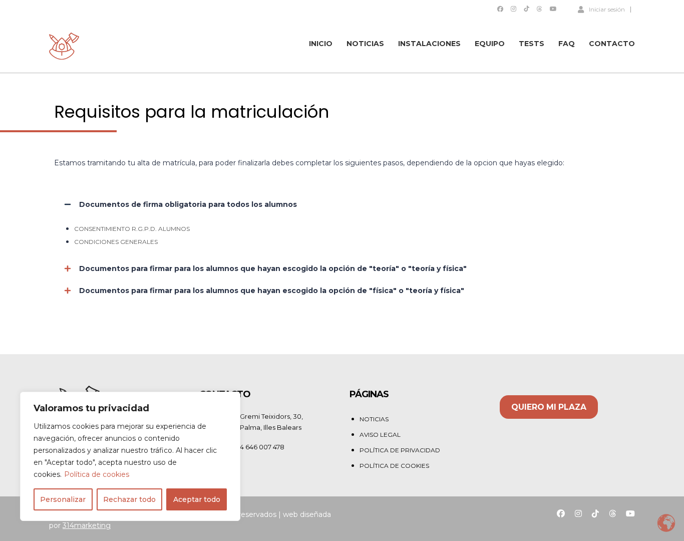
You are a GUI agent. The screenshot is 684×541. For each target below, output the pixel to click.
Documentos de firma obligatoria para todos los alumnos (188, 204)
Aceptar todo (196, 499)
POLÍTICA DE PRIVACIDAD (400, 450)
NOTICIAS (374, 419)
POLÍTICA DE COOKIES (394, 465)
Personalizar (63, 499)
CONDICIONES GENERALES (116, 241)
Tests (531, 43)
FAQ (566, 43)
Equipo (490, 43)
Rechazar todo (129, 499)
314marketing (87, 525)
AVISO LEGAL (380, 434)
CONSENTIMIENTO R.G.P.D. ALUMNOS (132, 228)
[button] (342, 204)
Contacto (612, 43)
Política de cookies (96, 474)
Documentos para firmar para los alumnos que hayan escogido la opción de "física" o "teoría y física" (271, 290)
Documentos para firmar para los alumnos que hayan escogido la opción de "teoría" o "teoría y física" (273, 268)
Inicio (320, 43)
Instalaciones (429, 43)
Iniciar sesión (607, 9)
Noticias (365, 43)
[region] (130, 456)
